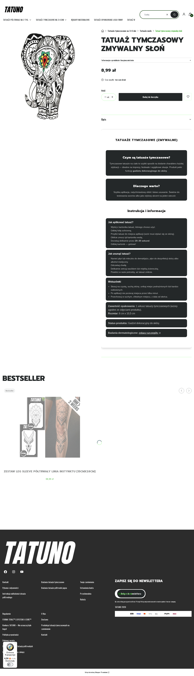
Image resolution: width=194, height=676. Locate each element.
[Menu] (15, 643)
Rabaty (82, 599)
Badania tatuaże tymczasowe (52, 582)
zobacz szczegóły (149, 333)
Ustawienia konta (87, 587)
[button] (174, 14)
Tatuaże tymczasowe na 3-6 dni (122, 30)
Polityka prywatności (10, 634)
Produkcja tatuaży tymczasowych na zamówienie (55, 627)
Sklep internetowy (96, 672)
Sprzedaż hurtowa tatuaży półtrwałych (17, 646)
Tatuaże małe (146, 30)
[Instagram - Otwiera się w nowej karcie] (14, 572)
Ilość (103, 90)
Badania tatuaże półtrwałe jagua (54, 587)
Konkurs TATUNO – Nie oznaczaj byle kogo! (16, 627)
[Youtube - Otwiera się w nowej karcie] (22, 572)
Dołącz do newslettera (131, 593)
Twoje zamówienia (87, 582)
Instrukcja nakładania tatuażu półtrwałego (14, 595)
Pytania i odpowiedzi (10, 587)
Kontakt (5, 582)
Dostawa (44, 619)
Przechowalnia (85, 593)
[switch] (10, 664)
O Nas (43, 613)
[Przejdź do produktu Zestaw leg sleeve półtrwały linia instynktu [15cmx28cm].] (50, 427)
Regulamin (6, 613)
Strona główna (102, 31)
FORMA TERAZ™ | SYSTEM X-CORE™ (16, 619)
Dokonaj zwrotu (8, 640)
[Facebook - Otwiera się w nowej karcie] (5, 572)
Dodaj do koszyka (150, 96)
